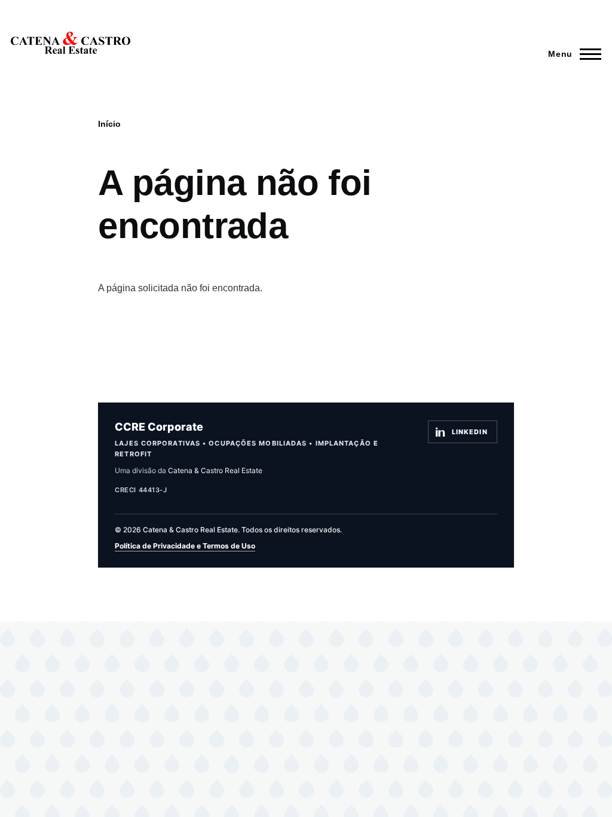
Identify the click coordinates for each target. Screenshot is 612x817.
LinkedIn (469, 432)
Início (109, 124)
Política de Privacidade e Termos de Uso (185, 545)
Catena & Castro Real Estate (215, 470)
